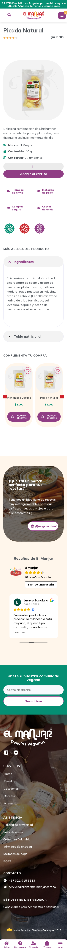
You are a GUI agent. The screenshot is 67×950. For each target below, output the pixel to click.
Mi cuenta (33, 947)
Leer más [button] (19, 632)
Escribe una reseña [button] (41, 584)
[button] (33, 261)
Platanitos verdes (19, 397)
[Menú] (60, 943)
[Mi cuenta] (33, 943)
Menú (60, 947)
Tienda (47, 947)
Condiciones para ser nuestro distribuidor (31, 907)
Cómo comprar (20, 947)
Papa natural (49, 397)
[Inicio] (6, 943)
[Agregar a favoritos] (27, 370)
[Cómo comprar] (20, 943)
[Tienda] (47, 943)
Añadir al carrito (33, 174)
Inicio (6, 947)
